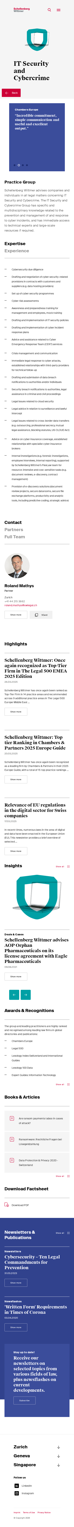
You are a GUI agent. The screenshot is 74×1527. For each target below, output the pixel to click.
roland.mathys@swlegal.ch (20, 605)
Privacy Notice (44, 1513)
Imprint (17, 1513)
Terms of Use (29, 1513)
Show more (15, 615)
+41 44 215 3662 (14, 601)
